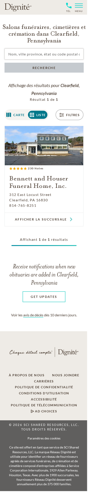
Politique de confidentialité (44, 387)
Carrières (44, 381)
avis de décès (33, 315)
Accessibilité (44, 399)
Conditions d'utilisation (44, 393)
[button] (77, 7)
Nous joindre (65, 375)
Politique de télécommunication (44, 405)
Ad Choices (45, 411)
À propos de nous (26, 375)
